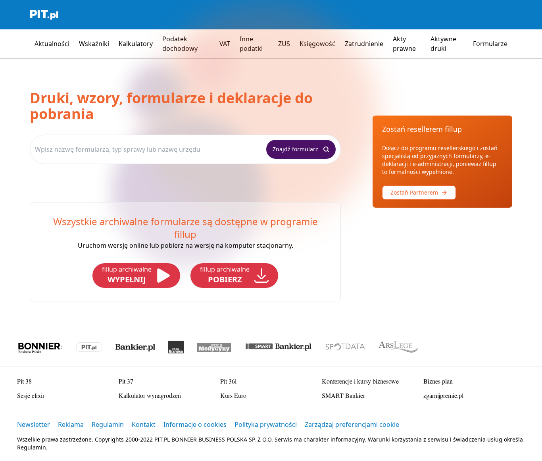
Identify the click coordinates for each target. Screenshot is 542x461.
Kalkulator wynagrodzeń (150, 395)
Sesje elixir (30, 395)
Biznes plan (438, 381)
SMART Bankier (343, 395)
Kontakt (144, 424)
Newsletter (33, 424)
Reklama (71, 424)
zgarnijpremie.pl (443, 395)
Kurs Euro (233, 395)
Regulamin (108, 424)
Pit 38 (24, 381)
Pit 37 (126, 381)
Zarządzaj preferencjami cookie (352, 424)
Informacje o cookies (195, 424)
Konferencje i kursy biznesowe (360, 381)
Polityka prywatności (265, 424)
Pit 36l (228, 381)
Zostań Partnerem (414, 192)
